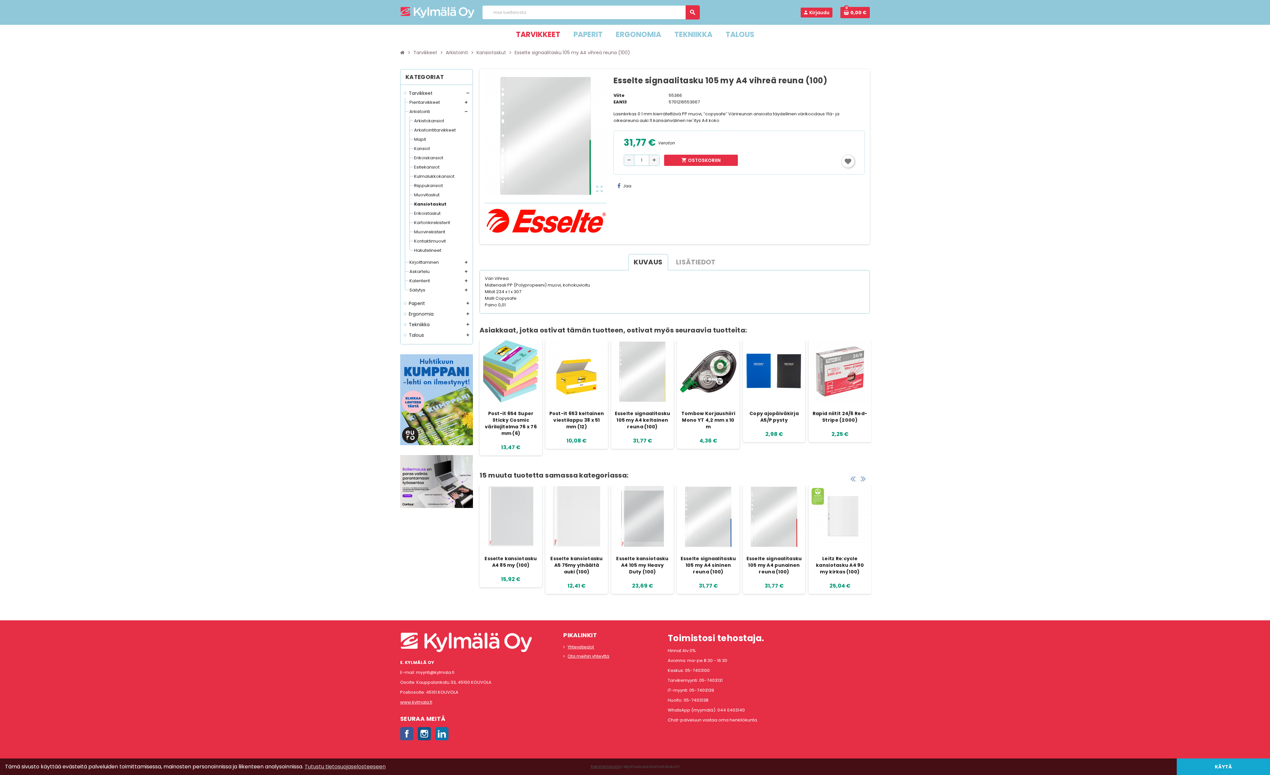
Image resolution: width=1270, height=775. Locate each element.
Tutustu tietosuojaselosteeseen (345, 766)
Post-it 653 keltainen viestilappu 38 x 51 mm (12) (576, 420)
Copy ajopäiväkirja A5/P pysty (774, 416)
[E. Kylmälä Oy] (437, 12)
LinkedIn (441, 733)
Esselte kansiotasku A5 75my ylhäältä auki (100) (576, 565)
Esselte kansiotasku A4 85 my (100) (511, 561)
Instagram (424, 733)
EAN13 (620, 102)
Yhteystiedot (581, 647)
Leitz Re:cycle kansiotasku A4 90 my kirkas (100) (840, 565)
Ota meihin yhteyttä (588, 656)
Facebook (406, 733)
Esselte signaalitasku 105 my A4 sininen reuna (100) (708, 565)
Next (863, 479)
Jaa (627, 186)
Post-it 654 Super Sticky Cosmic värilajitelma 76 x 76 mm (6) (511, 423)
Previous (853, 479)
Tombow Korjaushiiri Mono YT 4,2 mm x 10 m (708, 420)
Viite (619, 95)
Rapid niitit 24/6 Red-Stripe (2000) (840, 416)
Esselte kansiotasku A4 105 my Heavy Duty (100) (642, 565)
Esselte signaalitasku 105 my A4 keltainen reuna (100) (642, 420)
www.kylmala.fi (416, 702)
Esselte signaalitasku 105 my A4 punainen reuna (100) (774, 565)
